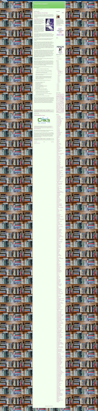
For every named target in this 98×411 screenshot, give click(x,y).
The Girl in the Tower (59, 329)
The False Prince (59, 324)
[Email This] (46, 110)
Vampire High (58, 387)
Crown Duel (58, 161)
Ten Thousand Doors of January (60, 298)
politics (57, 107)
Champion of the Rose (59, 150)
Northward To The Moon (59, 241)
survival (59, 110)
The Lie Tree (58, 338)
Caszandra (58, 149)
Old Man (58, 244)
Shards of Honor (59, 279)
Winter (57, 397)
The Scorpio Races (59, 359)
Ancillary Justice (59, 133)
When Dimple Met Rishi (59, 393)
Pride (57, 256)
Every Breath (58, 179)
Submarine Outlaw (59, 295)
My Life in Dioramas (59, 235)
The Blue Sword (59, 305)
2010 (57, 90)
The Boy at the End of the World (60, 309)
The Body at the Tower (59, 306)
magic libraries (57, 103)
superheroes (57, 110)
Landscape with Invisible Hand (60, 219)
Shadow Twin (58, 277)
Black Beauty (58, 139)
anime (61, 95)
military (57, 104)
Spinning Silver (58, 288)
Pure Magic (58, 260)
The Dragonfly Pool (59, 317)
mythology (59, 105)
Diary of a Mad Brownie (59, 172)
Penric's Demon (58, 254)
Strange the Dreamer (36, 19)
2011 (57, 89)
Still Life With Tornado (59, 291)
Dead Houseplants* (41, 3)
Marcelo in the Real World (60, 226)
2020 (57, 67)
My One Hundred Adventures (60, 236)
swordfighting (61, 110)
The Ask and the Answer (59, 302)
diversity (63, 96)
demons (61, 96)
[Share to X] (47, 110)
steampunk (63, 109)
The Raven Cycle (59, 354)
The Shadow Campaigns (59, 362)
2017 (57, 83)
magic (63, 102)
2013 (57, 87)
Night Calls (58, 238)
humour (61, 101)
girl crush (59, 99)
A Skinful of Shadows (59, 121)
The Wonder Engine (59, 376)
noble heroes (62, 105)
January (59, 82)
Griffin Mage (58, 195)
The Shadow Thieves (59, 363)
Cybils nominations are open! (39, 115)
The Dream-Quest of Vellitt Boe (60, 319)
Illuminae (58, 206)
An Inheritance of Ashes (59, 132)
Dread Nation (58, 175)
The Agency (58, 301)
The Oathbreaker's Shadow (60, 346)
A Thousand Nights (59, 123)
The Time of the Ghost (59, 370)
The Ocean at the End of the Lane (60, 348)
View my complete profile (59, 25)
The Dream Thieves (59, 318)
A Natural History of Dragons (60, 118)
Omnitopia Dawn (59, 245)
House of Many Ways (59, 203)
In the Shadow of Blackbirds (60, 207)
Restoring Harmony (59, 270)
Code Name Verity (59, 158)
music (63, 104)
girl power (61, 99)
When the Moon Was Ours (60, 394)
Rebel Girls (58, 264)
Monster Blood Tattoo (59, 230)
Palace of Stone (58, 249)
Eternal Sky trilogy (59, 178)
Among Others (58, 130)
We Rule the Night (59, 390)
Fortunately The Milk (59, 188)
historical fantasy (58, 101)
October (59, 70)
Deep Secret (58, 169)
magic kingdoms (62, 102)
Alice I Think (58, 126)
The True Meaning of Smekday (60, 372)
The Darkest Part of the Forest (60, 314)
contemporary (58, 96)
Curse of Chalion (59, 164)
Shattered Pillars (59, 280)
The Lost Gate (58, 341)
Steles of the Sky (59, 290)
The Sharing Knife (59, 364)
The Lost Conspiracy (59, 340)
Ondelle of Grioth (59, 247)
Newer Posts (35, 141)
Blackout (58, 142)
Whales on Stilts (58, 392)
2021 (57, 66)
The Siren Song (58, 366)
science (57, 109)
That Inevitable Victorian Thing (60, 300)
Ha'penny (58, 196)
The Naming (58, 344)
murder (61, 104)
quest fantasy (60, 108)
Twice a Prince (58, 384)
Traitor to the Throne (59, 383)
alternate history (60, 94)
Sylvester (58, 297)
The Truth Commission (59, 373)
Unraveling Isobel (59, 385)
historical (63, 100)
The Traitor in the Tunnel (59, 371)
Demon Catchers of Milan (60, 170)
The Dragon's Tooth (59, 316)
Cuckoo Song (58, 163)
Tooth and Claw (58, 381)
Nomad (58, 240)
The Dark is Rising (59, 313)
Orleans (58, 248)
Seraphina (58, 275)
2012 (57, 88)
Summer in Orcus (59, 296)
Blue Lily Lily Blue (59, 144)
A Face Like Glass (59, 116)
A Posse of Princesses (59, 120)
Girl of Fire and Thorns (59, 191)
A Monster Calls (58, 117)
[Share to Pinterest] (49, 110)
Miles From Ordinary (59, 229)
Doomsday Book (59, 173)
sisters (60, 109)
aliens (56, 94)
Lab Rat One (58, 217)
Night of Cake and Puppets (60, 239)
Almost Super (58, 128)
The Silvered (58, 365)
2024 (57, 63)
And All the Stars (59, 134)
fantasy (63, 98)
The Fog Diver (58, 326)
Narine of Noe (58, 237)
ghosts (56, 99)
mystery (57, 105)
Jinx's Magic (58, 213)
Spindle (58, 287)
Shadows (58, 278)
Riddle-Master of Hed (59, 271)
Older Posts (52, 141)
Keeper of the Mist (59, 214)
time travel (59, 111)
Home (34, 9)
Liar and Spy (58, 223)
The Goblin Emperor (59, 330)
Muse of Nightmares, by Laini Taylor (41, 13)
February (59, 81)
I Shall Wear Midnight (59, 205)
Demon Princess (58, 171)
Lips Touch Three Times (59, 224)
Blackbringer (58, 141)
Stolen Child (58, 292)
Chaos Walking (58, 151)
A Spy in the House (59, 122)
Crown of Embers (59, 162)
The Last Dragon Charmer (60, 336)
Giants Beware (58, 190)
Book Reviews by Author (39, 9)
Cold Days (58, 159)
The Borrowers (58, 308)
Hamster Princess (59, 199)
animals (60, 95)
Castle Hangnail (58, 148)
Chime (57, 152)
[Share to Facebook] (48, 110)
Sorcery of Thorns (59, 285)
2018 (57, 69)
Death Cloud (58, 168)
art (62, 95)
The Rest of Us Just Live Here (60, 356)
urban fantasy (58, 112)
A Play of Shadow (59, 119)
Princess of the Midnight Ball (60, 258)
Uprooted (58, 386)
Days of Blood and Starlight (60, 167)
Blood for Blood (58, 143)
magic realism (61, 103)
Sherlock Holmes (59, 281)
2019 (57, 68)
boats (63, 95)
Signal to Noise (58, 282)
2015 (57, 85)
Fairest (57, 185)
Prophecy (58, 259)
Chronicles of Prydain (59, 154)
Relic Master (58, 269)
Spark (57, 286)
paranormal (57, 106)
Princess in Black (59, 257)
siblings (59, 109)
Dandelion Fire (58, 165)
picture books (60, 106)
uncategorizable (62, 111)
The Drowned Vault (59, 320)
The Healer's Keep (59, 331)
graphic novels (60, 100)
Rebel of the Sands (59, 266)
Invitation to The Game (59, 210)
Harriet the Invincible (59, 200)
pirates (63, 106)
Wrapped (58, 401)
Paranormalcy (58, 251)
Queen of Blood (58, 261)
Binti (57, 138)
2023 (57, 64)
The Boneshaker (58, 307)
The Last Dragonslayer (59, 337)
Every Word (58, 180)
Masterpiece (58, 227)
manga (63, 103)
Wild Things (58, 396)
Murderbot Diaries (59, 234)
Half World (58, 197)
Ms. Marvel (58, 233)
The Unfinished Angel (59, 374)
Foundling (58, 189)
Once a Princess (58, 246)
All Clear (58, 127)
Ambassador (58, 129)
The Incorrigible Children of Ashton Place (60, 332)
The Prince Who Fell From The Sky (60, 352)
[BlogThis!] (47, 110)
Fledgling (58, 187)
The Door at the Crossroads (60, 315)
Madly (57, 225)
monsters (59, 104)
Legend (58, 220)
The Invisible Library (59, 334)
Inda (57, 208)
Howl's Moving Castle (59, 204)
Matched (58, 228)
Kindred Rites (58, 215)
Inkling (58, 209)
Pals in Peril (58, 250)
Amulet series (58, 131)
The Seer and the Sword (59, 361)
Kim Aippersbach (59, 18)
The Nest (58, 345)
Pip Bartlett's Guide (59, 255)
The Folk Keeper (59, 327)
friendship (62, 98)
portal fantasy (60, 107)
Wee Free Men (58, 391)
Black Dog (58, 140)
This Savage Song (59, 379)
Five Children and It (59, 186)
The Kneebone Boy (59, 335)
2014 (57, 86)
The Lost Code (58, 339)
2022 (57, 65)
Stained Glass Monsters (59, 289)
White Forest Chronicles (59, 395)
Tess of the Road (59, 299)
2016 (57, 84)
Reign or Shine (58, 268)
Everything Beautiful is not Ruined (60, 182)
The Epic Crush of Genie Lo (60, 323)
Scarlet (57, 274)
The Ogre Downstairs (59, 349)
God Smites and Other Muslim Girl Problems (60, 192)
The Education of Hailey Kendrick (59, 321)
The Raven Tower (59, 355)
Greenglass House (59, 194)
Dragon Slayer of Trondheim (60, 174)
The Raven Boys (58, 353)
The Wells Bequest (59, 375)
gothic (57, 100)
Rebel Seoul (58, 265)
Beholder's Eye (58, 137)
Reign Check (58, 267)
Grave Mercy (58, 193)
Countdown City (59, 160)
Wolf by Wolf (58, 400)
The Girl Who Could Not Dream (59, 328)
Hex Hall (58, 202)
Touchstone (58, 382)
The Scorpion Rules (59, 360)
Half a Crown (58, 198)
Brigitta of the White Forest (60, 147)
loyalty (61, 102)
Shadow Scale (58, 276)
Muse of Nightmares (36, 18)
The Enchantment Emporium (60, 322)
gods (63, 99)
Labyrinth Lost (58, 218)
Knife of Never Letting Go (60, 216)
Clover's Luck (58, 157)
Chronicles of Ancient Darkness (60, 153)
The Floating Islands (59, 325)
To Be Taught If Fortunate (60, 380)
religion (63, 108)
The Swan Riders (59, 369)
